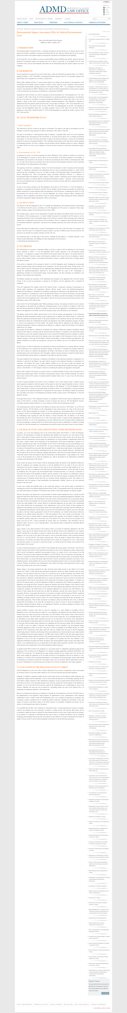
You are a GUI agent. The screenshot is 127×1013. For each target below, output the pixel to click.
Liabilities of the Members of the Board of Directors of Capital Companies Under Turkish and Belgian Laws (99, 695)
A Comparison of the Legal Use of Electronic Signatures (98, 793)
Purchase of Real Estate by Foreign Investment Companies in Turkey (98, 842)
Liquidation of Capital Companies (98, 886)
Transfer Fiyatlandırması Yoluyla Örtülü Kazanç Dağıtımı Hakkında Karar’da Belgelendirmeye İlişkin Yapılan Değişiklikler (99, 456)
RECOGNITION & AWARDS (44, 19)
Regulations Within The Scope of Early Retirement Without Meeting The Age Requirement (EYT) (99, 199)
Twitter (106, 9)
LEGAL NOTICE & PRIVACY (81, 1004)
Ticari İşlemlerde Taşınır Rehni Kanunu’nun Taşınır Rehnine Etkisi (98, 511)
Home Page (20, 29)
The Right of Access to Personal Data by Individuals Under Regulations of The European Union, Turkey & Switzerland (99, 306)
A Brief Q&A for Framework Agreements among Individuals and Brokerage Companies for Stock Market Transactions (99, 973)
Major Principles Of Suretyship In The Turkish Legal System (98, 891)
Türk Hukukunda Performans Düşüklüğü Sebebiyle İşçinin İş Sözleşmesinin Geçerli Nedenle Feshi (98, 751)
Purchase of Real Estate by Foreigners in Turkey (99, 849)
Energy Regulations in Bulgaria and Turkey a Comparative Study (98, 829)
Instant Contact (94, 981)
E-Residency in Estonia (95, 661)
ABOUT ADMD (22, 22)
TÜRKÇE (106, 1)
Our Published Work (94, 34)
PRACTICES (38, 22)
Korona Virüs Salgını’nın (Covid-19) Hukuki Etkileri (98, 423)
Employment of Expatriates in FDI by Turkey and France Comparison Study (99, 856)
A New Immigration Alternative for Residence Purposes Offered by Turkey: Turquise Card (99, 605)
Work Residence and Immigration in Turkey (98, 871)
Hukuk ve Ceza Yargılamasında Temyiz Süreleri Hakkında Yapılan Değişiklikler (99, 587)
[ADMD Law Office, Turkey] (64, 13)
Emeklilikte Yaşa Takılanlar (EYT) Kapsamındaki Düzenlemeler (97, 207)
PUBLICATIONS (22, 19)
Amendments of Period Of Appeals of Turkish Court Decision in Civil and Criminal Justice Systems (99, 580)
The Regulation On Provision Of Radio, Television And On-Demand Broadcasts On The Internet (99, 486)
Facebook (107, 7)
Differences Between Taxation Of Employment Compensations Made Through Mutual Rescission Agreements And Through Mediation (98, 259)
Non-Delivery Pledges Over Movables (98, 593)
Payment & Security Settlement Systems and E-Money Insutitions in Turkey (99, 681)
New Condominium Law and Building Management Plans (99, 930)
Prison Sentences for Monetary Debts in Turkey (99, 950)
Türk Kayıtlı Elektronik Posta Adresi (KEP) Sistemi (98, 168)
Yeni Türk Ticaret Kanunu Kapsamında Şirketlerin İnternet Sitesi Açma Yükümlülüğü (99, 726)
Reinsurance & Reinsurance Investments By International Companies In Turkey (96, 639)
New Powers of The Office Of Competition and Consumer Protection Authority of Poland (99, 296)
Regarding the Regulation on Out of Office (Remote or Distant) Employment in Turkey (99, 329)
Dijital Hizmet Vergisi (94, 418)
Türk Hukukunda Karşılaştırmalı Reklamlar (97, 46)
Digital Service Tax (94, 413)
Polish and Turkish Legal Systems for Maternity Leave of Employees (98, 786)
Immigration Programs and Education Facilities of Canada (99, 800)
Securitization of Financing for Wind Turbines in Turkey (98, 957)
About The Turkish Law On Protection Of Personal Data (99, 621)
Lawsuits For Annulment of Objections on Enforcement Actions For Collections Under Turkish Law (99, 176)
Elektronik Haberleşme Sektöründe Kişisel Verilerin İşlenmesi (98, 115)
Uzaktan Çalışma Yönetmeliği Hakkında (99, 335)
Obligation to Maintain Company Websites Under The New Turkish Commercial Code (97, 717)
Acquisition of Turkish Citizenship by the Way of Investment (98, 517)
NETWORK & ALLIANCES (41, 1004)
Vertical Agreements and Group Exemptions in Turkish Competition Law (99, 251)
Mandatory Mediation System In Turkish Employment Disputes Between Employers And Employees (99, 571)
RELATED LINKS (68, 1004)
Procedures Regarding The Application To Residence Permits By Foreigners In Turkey (99, 648)
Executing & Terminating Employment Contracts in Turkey (99, 964)
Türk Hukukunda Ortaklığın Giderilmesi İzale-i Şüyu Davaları (99, 235)
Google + (107, 14)
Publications (27, 29)
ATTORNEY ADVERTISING (98, 1004)
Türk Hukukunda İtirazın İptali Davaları (99, 182)
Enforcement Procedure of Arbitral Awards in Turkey (98, 903)
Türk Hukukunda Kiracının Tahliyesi (98, 192)
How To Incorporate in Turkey (96, 711)
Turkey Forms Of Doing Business (97, 918)
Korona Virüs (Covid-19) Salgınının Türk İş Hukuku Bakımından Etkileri (99, 437)
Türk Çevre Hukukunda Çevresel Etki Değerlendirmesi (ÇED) (98, 321)
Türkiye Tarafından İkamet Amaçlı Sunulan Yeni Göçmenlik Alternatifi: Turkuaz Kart (98, 614)
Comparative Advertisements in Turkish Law (99, 40)
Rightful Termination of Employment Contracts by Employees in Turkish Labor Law (98, 563)
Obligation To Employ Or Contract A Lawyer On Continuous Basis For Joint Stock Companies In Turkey (99, 546)
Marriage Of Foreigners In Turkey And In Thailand (99, 213)
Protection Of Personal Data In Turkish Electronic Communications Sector (99, 108)
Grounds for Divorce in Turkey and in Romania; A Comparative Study (98, 667)
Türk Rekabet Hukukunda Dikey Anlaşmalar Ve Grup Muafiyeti (97, 278)
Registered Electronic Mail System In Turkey (98, 161)
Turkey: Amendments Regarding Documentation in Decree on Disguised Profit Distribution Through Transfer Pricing (99, 446)
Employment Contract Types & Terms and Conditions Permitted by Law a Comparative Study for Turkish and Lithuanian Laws (98, 809)
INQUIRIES (58, 19)
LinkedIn (107, 12)
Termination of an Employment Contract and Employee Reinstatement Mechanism (99, 879)
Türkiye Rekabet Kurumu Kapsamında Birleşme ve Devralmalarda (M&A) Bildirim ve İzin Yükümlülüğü (99, 80)
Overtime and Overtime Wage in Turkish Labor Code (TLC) (99, 937)
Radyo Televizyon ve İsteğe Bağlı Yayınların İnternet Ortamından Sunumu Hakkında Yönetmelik (99, 494)
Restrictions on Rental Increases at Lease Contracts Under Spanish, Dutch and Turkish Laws (99, 704)
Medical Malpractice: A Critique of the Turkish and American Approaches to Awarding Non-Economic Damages (99, 911)
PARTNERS (53, 22)
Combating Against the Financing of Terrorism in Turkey (98, 836)
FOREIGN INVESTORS (97, 22)
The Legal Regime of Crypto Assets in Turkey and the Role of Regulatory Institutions (99, 54)
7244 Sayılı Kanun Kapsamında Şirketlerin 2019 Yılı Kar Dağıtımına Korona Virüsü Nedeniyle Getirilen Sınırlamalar (98, 374)
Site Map (108, 1008)
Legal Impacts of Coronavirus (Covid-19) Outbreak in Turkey (99, 407)
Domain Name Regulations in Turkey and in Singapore (98, 687)
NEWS (31, 19)
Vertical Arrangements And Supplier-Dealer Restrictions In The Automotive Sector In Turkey (99, 141)
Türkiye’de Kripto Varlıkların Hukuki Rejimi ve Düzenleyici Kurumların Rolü (99, 62)
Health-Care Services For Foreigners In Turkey (99, 822)
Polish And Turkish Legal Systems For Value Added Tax (99, 769)
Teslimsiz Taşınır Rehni (95, 598)
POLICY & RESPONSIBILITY (24, 1004)
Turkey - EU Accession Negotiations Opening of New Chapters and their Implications (98, 864)
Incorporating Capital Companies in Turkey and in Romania (98, 655)
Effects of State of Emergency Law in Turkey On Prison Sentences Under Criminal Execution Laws (98, 554)
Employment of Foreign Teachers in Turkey (98, 674)
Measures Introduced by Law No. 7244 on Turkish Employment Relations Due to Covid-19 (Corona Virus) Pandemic (99, 342)
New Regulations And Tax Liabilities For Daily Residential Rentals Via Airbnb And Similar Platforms (99, 122)
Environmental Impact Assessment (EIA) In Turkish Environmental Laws (50, 29)
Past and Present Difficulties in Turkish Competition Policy (99, 944)
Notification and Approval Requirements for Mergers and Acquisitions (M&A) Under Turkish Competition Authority (98, 70)
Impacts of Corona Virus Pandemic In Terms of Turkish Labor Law (98, 430)
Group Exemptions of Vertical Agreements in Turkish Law (96, 923)
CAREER (67, 19)
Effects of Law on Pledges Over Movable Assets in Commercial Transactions (97, 503)
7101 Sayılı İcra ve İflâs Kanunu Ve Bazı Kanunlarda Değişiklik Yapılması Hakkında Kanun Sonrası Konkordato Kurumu (99, 477)
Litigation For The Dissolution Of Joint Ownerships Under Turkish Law (99, 229)
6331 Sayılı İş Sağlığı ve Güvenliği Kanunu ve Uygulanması (97, 733)
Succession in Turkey (94, 897)
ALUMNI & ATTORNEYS (55, 1004)
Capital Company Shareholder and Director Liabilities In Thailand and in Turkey (98, 221)
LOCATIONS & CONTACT (73, 22)
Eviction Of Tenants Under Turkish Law (99, 187)
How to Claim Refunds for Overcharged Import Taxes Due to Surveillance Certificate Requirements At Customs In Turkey (99, 630)
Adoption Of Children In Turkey (97, 816)
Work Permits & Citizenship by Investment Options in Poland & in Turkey (98, 243)
